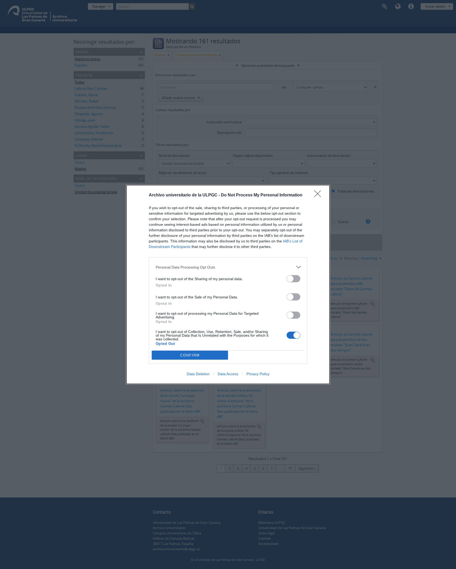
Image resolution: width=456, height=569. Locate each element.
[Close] (319, 195)
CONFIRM (190, 355)
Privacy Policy (257, 374)
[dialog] (228, 284)
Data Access (228, 374)
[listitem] (228, 267)
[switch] (293, 278)
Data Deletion (198, 374)
